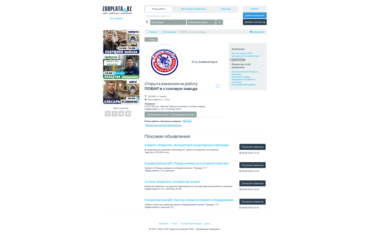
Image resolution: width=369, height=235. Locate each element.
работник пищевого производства (164, 125)
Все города (116, 18)
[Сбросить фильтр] (219, 22)
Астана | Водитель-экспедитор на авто (172, 181)
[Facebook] (114, 113)
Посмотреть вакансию (252, 146)
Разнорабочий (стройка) (243, 84)
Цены (207, 223)
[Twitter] (128, 113)
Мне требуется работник (193, 8)
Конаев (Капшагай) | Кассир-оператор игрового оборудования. (189, 200)
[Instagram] (108, 113)
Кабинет (255, 8)
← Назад (151, 39)
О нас (174, 223)
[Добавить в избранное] (217, 86)
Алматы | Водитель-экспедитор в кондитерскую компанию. (187, 145)
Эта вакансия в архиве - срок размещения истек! (170, 114)
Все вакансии (169, 32)
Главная (153, 32)
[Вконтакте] (121, 113)
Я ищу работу (158, 8)
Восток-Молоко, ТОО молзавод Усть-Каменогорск (246, 54)
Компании (226, 8)
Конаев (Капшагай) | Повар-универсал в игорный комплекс (187, 163)
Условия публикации (191, 223)
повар (188, 121)
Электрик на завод (241, 76)
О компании (238, 60)
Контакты (164, 223)
